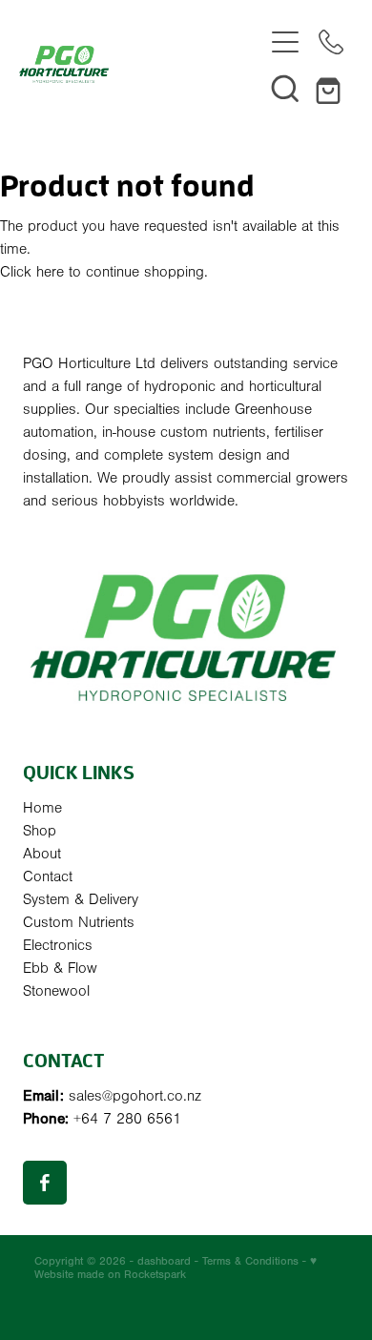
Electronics (58, 945)
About (42, 853)
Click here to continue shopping (102, 271)
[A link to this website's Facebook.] (45, 1183)
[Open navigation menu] (285, 42)
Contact (47, 876)
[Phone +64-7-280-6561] (331, 42)
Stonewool (56, 991)
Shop (39, 830)
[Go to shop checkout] (331, 88)
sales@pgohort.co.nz (135, 1095)
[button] (285, 88)
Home (42, 807)
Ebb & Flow (60, 968)
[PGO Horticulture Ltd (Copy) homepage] (140, 64)
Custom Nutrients (78, 922)
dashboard (164, 1261)
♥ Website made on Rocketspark (175, 1267)
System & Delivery (80, 899)
